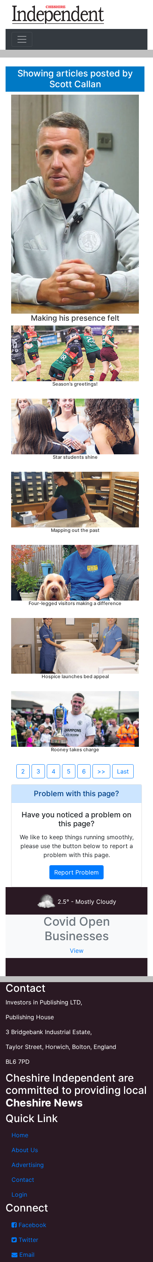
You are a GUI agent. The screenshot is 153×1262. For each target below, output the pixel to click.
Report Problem (76, 872)
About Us (25, 1150)
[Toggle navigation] (22, 39)
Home (20, 1135)
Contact (23, 1179)
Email (26, 1254)
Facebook (31, 1225)
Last (123, 771)
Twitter (27, 1239)
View (77, 950)
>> (101, 771)
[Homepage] (58, 14)
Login (19, 1194)
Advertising (28, 1164)
